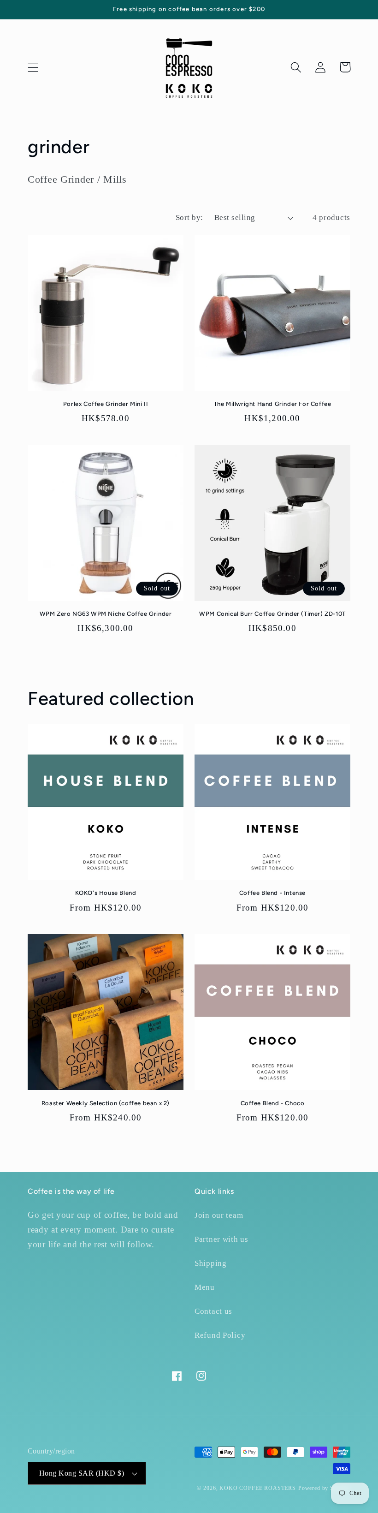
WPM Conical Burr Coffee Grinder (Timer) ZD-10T (272, 613)
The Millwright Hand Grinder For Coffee (272, 403)
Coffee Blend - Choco (273, 1103)
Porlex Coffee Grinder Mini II (105, 403)
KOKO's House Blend (105, 892)
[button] (33, 67)
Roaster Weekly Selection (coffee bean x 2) (105, 1103)
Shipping (211, 1263)
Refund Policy (220, 1335)
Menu (205, 1287)
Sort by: (189, 217)
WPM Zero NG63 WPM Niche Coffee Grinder (106, 613)
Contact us (213, 1311)
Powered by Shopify (324, 1488)
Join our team (219, 1215)
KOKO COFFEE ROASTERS (257, 1488)
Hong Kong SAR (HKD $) (81, 1473)
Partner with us (221, 1239)
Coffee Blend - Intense (272, 892)
